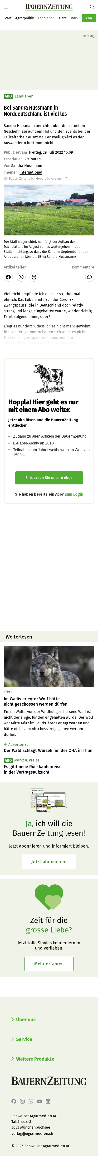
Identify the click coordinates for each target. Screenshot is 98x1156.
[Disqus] (49, 566)
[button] (6, 7)
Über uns (26, 1019)
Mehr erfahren (49, 963)
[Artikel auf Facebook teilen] (8, 277)
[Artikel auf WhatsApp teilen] (21, 277)
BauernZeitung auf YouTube (39, 1101)
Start (7, 18)
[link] (49, 701)
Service (24, 1039)
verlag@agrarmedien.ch (32, 1133)
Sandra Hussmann (26, 165)
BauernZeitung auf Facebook (13, 1101)
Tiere (63, 18)
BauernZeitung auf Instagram (22, 1101)
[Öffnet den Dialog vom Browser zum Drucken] (34, 277)
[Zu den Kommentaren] (89, 277)
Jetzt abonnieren (49, 861)
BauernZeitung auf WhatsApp (31, 1101)
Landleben (46, 18)
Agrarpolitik (24, 18)
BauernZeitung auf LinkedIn (48, 1101)
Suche (94, 7)
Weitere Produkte (35, 1059)
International (31, 172)
